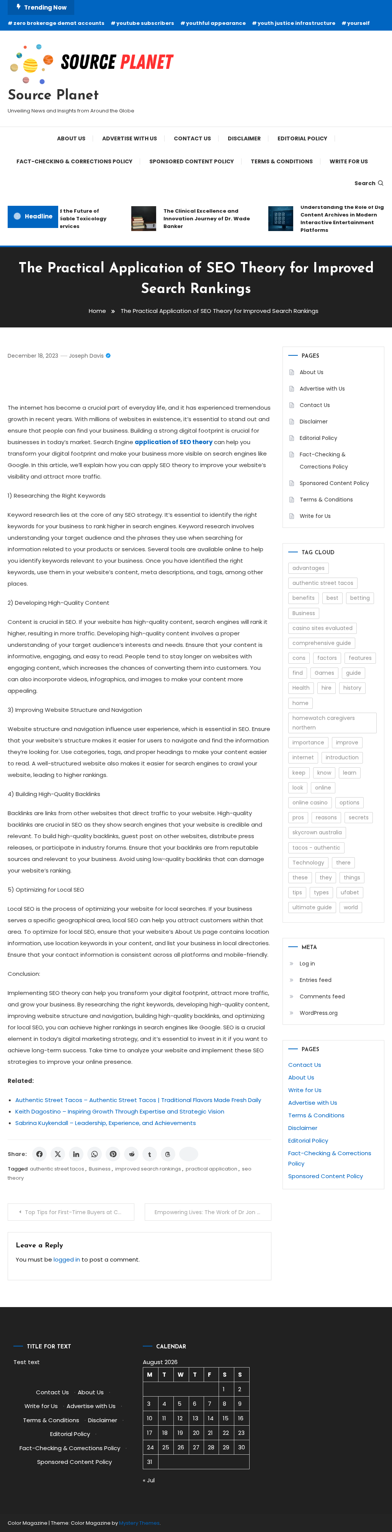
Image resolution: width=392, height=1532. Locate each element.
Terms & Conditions (282, 161)
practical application (211, 1168)
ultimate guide (312, 907)
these (300, 877)
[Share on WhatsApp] (94, 1154)
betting (360, 598)
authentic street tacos (57, 1168)
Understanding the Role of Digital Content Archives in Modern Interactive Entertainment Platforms (340, 219)
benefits (303, 598)
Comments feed (322, 996)
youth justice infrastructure (296, 23)
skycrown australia (317, 832)
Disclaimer (244, 138)
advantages (308, 568)
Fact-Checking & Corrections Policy (74, 161)
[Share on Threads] (168, 1154)
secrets (359, 817)
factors (327, 658)
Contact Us (192, 138)
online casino (310, 802)
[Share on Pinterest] (113, 1154)
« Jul (149, 1480)
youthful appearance (216, 23)
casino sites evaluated (322, 628)
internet (303, 757)
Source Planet (53, 96)
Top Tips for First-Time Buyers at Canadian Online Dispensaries (79, 1212)
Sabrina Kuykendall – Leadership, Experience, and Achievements (105, 1123)
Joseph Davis (86, 356)
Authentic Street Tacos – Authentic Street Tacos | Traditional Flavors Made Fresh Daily (138, 1100)
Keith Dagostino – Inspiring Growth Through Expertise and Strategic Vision (119, 1111)
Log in (307, 963)
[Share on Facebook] (39, 1154)
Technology (308, 862)
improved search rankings (148, 1168)
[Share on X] (58, 1154)
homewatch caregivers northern (323, 722)
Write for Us (349, 161)
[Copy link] (188, 1154)
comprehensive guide (321, 643)
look (297, 787)
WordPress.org (319, 1013)
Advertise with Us (129, 138)
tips (297, 892)
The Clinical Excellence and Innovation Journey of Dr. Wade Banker (200, 218)
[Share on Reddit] (131, 1154)
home (300, 703)
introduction (342, 757)
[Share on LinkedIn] (76, 1154)
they (326, 877)
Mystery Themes (139, 1523)
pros (298, 817)
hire (327, 688)
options (349, 802)
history (352, 688)
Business (100, 1168)
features (360, 658)
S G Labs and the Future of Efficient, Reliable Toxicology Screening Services (60, 218)
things (352, 877)
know (324, 773)
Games (324, 673)
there (343, 862)
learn (349, 773)
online (323, 787)
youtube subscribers (145, 23)
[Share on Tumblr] (149, 1154)
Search (365, 183)
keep (298, 773)
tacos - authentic (316, 847)
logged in (67, 1259)
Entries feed (316, 980)
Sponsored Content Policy (191, 161)
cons (298, 658)
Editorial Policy (302, 138)
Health (301, 688)
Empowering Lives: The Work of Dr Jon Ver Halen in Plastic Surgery (213, 1212)
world (351, 907)
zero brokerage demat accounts (59, 23)
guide (353, 673)
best (332, 598)
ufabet (350, 892)
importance (308, 742)
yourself (358, 23)
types (321, 892)
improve (347, 742)
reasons (326, 817)
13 (195, 1418)
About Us (71, 138)
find (297, 673)
